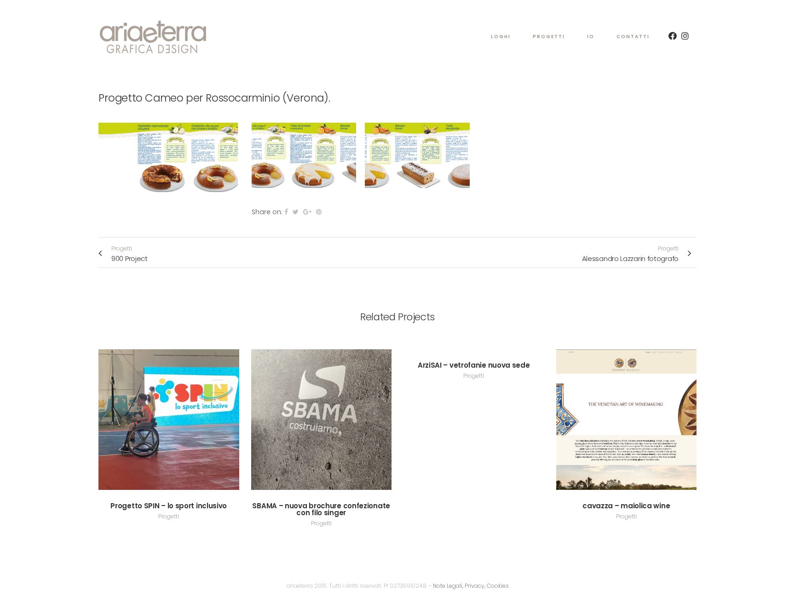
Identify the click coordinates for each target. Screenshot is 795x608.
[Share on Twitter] (296, 211)
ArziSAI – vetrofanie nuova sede (474, 365)
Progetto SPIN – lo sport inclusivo (168, 506)
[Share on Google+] (307, 211)
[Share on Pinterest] (319, 211)
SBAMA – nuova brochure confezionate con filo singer (321, 509)
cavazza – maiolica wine (626, 506)
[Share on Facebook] (286, 211)
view (168, 418)
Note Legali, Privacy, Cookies (471, 586)
